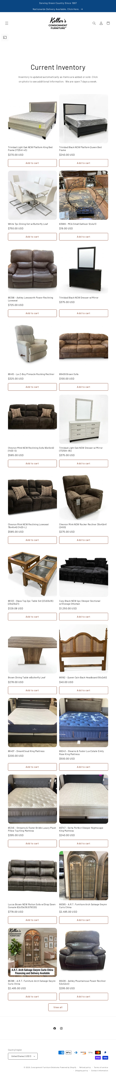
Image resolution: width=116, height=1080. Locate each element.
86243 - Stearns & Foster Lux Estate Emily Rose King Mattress (81, 752)
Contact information (99, 1070)
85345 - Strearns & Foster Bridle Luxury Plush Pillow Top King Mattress (32, 829)
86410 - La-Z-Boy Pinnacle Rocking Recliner (31, 374)
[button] (6, 23)
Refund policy (85, 1067)
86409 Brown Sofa (69, 374)
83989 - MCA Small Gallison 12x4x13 (77, 224)
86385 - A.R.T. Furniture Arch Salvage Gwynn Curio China (83, 906)
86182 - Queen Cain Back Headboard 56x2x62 (83, 677)
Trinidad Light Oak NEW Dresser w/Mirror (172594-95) (81, 449)
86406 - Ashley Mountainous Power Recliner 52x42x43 (82, 982)
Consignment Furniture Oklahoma (45, 1067)
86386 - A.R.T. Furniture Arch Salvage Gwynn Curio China (32, 982)
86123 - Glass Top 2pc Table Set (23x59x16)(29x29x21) (30, 602)
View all (57, 1007)
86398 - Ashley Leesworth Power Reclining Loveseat (30, 299)
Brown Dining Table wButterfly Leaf (26, 677)
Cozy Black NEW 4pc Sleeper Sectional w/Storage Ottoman (79, 602)
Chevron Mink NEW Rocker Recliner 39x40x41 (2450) (83, 526)
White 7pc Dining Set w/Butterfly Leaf (28, 224)
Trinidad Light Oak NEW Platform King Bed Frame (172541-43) (30, 148)
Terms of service (101, 1067)
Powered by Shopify (68, 1067)
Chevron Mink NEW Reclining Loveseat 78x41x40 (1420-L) (28, 526)
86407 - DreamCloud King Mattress (26, 751)
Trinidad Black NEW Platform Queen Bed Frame (80, 148)
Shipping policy (81, 1070)
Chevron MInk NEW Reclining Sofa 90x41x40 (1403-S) (31, 449)
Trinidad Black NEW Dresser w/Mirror (78, 297)
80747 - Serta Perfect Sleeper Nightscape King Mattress (81, 829)
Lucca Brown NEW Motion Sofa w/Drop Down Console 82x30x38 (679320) (32, 906)
